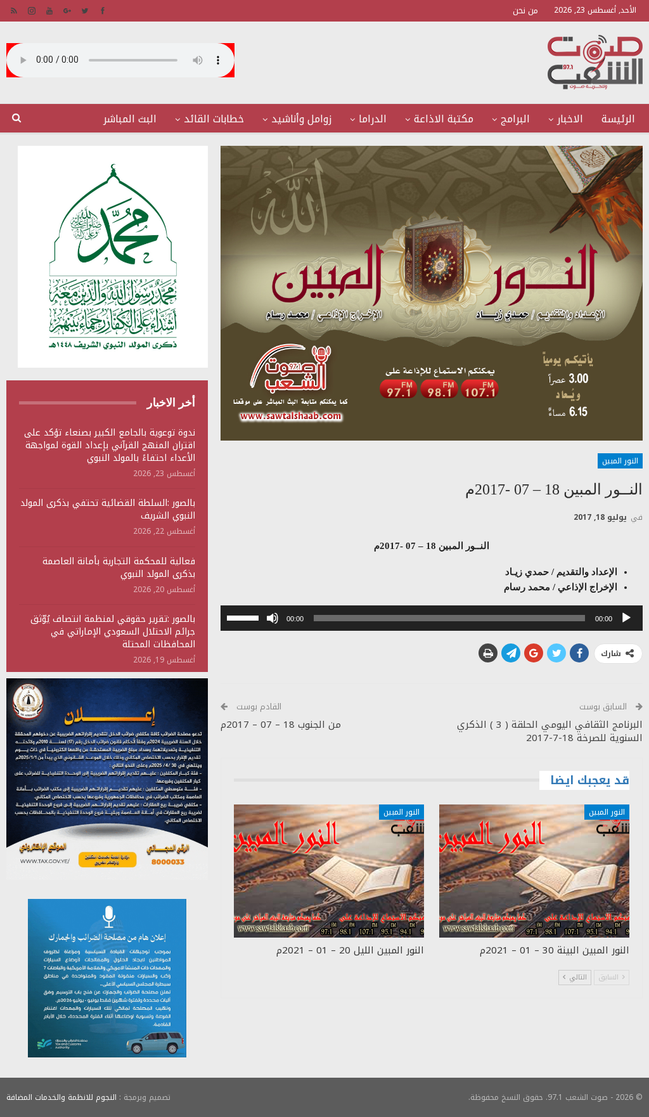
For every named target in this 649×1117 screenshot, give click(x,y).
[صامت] (272, 618)
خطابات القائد (214, 119)
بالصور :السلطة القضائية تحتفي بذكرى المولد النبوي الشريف (107, 509)
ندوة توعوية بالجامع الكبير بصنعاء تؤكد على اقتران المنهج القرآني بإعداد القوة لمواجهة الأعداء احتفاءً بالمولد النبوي (109, 445)
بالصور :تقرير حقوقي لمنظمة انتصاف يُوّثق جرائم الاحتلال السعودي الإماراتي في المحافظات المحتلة (112, 631)
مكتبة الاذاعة (443, 119)
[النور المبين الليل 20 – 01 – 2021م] (329, 871)
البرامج (515, 119)
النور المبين (620, 461)
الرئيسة (618, 119)
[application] (432, 618)
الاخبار (570, 119)
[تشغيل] (626, 618)
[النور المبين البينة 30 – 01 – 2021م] (534, 871)
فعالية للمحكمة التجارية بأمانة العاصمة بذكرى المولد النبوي (118, 568)
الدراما (373, 119)
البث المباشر (130, 119)
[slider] (244, 616)
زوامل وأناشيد (301, 119)
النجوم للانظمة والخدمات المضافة (61, 1097)
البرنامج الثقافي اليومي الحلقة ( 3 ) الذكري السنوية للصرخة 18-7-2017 (550, 731)
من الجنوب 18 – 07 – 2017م (281, 724)
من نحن (525, 10)
